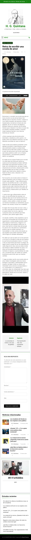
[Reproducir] (4, 95)
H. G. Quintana (15, 26)
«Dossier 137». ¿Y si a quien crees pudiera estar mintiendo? (18, 430)
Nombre (6, 385)
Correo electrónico (9, 392)
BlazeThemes (25, 537)
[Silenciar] (22, 95)
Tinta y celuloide (7, 43)
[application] (15, 95)
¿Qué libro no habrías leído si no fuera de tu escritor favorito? (18, 449)
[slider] (26, 95)
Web (5, 398)
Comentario (7, 367)
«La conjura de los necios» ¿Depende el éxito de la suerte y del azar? (19, 439)
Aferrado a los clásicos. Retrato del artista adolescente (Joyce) (14, 1)
